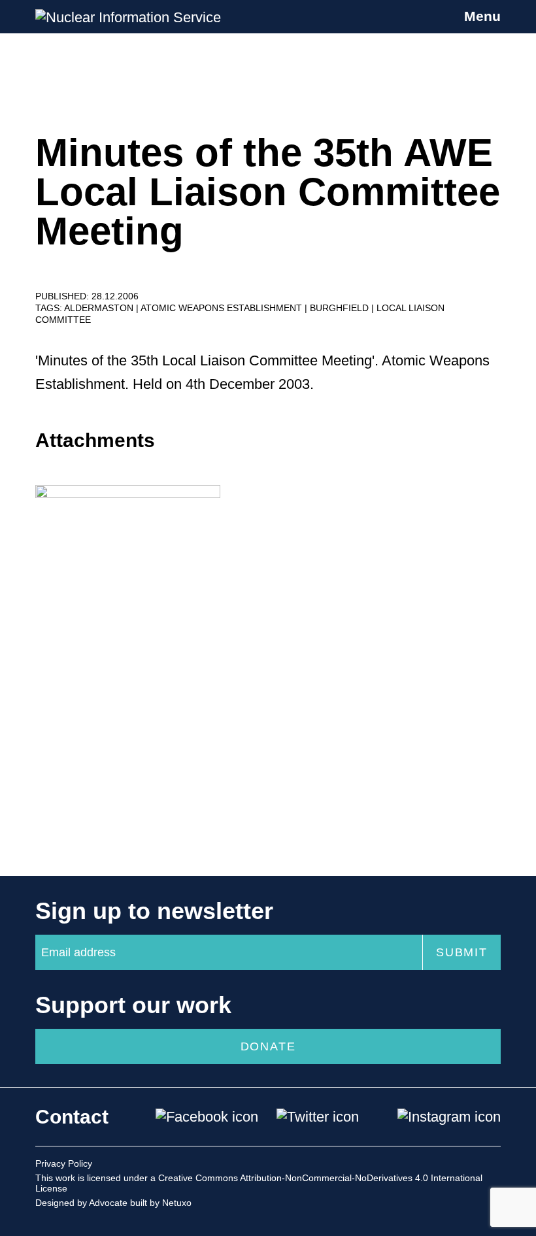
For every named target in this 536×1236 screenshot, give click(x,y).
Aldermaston (100, 308)
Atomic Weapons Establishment (223, 308)
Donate (268, 1046)
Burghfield (340, 308)
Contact (72, 1116)
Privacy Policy (63, 1163)
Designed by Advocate (81, 1202)
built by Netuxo (161, 1202)
